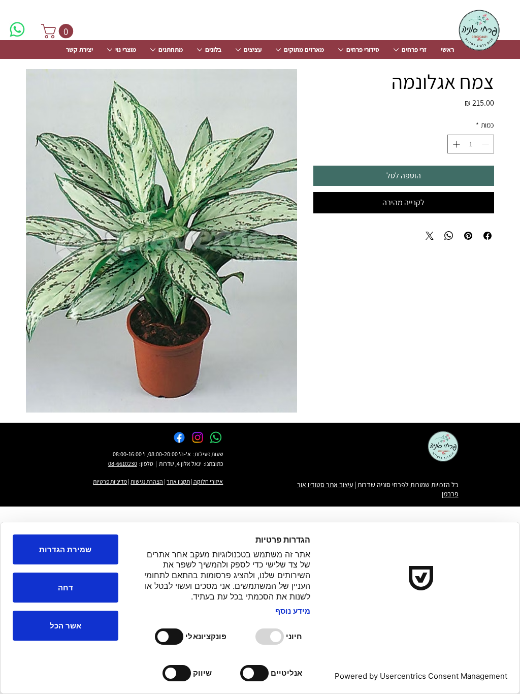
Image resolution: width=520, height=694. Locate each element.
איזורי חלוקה (207, 481)
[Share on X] (430, 236)
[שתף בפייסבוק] (487, 236)
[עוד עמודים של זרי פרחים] (396, 49)
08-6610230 (122, 463)
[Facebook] (179, 437)
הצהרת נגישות (147, 481)
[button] (59, 31)
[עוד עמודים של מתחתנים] (152, 49)
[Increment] (455, 144)
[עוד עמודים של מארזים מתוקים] (278, 49)
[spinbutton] (471, 144)
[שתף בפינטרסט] (468, 236)
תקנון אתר (178, 481)
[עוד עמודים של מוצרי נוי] (109, 49)
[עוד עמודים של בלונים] (199, 49)
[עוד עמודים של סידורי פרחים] (340, 49)
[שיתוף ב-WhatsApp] (449, 236)
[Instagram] (197, 437)
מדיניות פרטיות (110, 481)
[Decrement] (486, 144)
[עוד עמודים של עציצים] (238, 49)
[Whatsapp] (17, 29)
